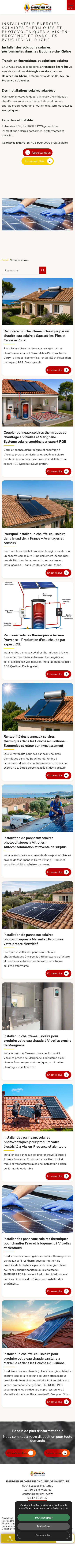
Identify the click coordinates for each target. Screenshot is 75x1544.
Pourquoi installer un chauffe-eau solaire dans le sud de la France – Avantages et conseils (34, 538)
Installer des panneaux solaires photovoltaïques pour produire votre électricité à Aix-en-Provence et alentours (35, 1142)
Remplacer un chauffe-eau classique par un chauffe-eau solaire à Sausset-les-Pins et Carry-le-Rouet (36, 335)
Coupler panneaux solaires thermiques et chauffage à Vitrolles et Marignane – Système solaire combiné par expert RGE (35, 437)
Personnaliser (44, 1535)
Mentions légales (10, 1523)
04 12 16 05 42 (37, 1498)
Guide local (7, 1518)
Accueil (5, 259)
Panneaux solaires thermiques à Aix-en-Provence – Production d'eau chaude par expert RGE (34, 639)
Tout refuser (44, 1526)
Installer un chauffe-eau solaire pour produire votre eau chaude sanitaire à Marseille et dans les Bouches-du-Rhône (34, 1358)
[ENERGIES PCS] (37, 7)
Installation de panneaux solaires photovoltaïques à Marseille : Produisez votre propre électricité (33, 939)
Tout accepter (43, 1517)
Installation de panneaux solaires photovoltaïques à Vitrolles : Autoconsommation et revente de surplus (35, 842)
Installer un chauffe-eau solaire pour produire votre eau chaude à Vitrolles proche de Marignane (37, 1040)
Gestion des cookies (12, 1528)
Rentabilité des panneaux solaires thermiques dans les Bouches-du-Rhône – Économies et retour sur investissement (35, 741)
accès (10, 1538)
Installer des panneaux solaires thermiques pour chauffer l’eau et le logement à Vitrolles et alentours (37, 1243)
